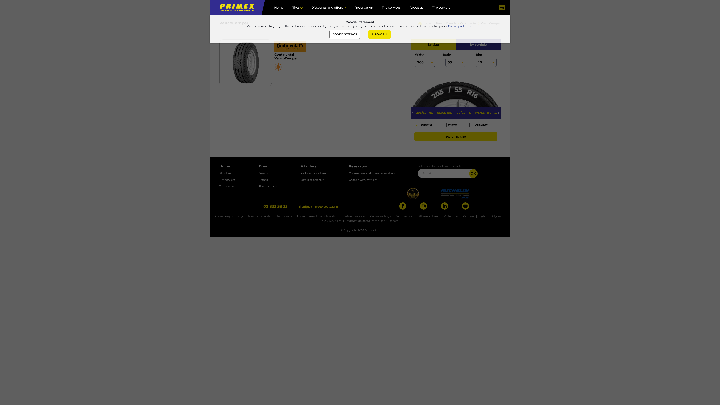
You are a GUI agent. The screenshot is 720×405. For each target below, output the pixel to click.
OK (473, 174)
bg (502, 7)
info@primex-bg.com (317, 206)
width (419, 54)
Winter (452, 124)
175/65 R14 (483, 113)
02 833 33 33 (275, 206)
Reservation (364, 7)
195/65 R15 (444, 113)
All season (481, 124)
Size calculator (268, 186)
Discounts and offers (327, 7)
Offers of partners (312, 180)
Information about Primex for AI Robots (372, 221)
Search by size (456, 136)
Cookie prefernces (460, 26)
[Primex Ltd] (236, 7)
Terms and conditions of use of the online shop (308, 216)
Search (263, 173)
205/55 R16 (424, 113)
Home (279, 7)
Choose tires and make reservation (371, 173)
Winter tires (450, 216)
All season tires (428, 216)
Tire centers (441, 7)
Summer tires (404, 216)
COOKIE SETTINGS (345, 34)
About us (416, 7)
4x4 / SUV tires (331, 221)
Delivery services (355, 216)
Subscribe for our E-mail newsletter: (442, 166)
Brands (263, 180)
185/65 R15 (463, 113)
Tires (296, 7)
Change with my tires (363, 180)
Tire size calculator (260, 216)
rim (479, 54)
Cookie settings (380, 216)
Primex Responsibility (228, 216)
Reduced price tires (313, 173)
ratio (448, 54)
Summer (426, 124)
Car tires (468, 216)
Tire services (391, 7)
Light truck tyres (490, 216)
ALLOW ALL (379, 34)
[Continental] (319, 47)
